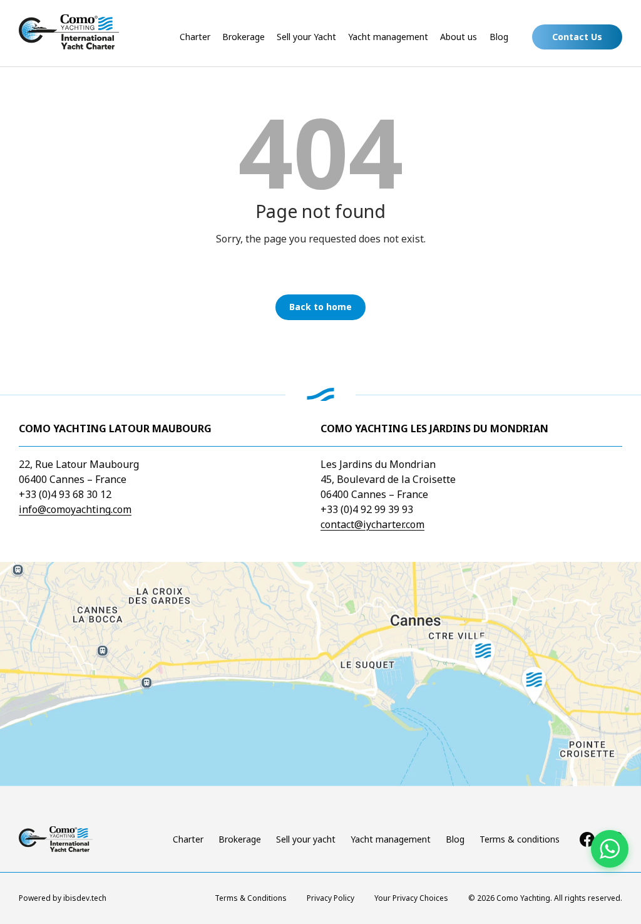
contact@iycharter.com (372, 524)
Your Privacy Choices (411, 898)
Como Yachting (523, 898)
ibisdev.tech (84, 898)
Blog (499, 37)
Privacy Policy (330, 898)
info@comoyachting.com (75, 509)
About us (458, 37)
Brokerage (243, 37)
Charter (195, 37)
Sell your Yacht (306, 37)
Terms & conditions (519, 839)
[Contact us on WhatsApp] (609, 849)
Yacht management (388, 37)
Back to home (320, 307)
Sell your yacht (306, 839)
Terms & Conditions (251, 898)
